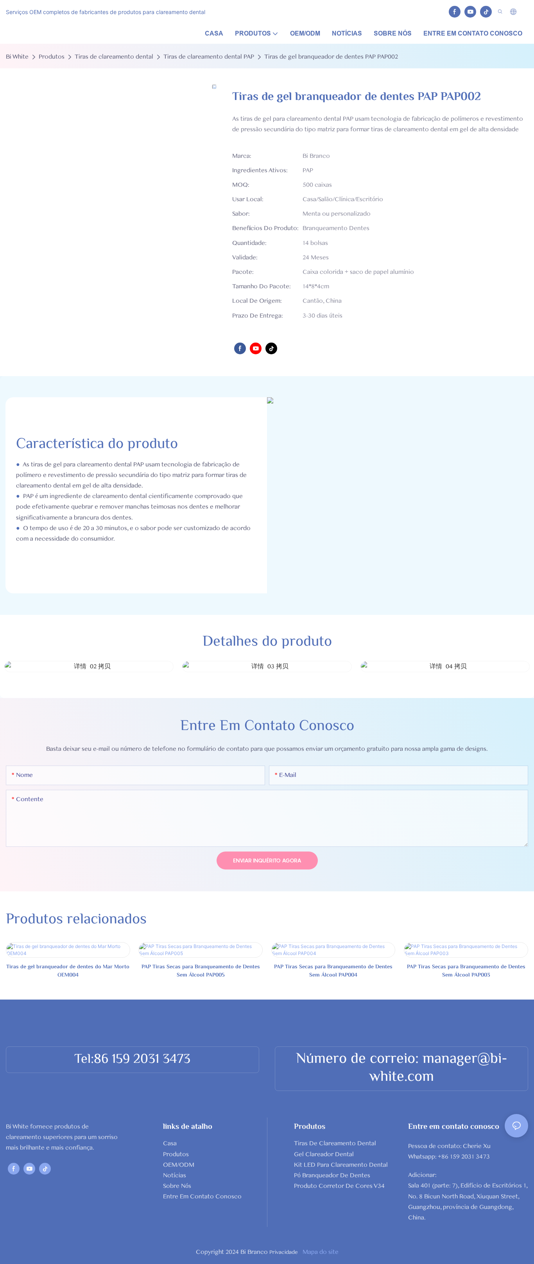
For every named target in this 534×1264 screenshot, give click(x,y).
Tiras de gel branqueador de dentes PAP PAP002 (331, 56)
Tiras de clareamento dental (114, 56)
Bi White (17, 56)
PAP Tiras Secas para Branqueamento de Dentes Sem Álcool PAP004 (333, 971)
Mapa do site (320, 1251)
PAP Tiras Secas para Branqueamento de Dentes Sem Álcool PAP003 (466, 971)
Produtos (52, 56)
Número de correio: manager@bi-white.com (401, 1068)
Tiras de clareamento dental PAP (208, 56)
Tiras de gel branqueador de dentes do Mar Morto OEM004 (67, 971)
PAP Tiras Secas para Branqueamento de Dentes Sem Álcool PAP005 (201, 971)
